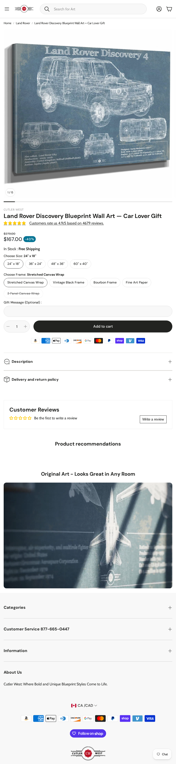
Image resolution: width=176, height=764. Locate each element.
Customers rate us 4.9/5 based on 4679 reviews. (66, 223)
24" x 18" (13, 264)
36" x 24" (35, 264)
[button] (93, 9)
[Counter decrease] (8, 326)
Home (7, 23)
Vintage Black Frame (68, 282)
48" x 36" (57, 264)
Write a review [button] (153, 419)
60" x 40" (81, 264)
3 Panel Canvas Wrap (23, 293)
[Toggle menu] (7, 9)
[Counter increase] (25, 326)
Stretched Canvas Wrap (25, 282)
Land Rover (23, 23)
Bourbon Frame (105, 282)
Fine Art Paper (137, 282)
